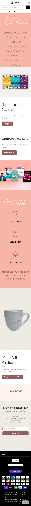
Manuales (17, 492)
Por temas (8, 496)
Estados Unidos (15, 465)
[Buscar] (28, 7)
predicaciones (16, 494)
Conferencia (7, 494)
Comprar (7, 124)
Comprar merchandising (12, 377)
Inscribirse (15, 433)
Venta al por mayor (18, 496)
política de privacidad (11, 499)
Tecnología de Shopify (15, 503)
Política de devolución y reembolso (14, 497)
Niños (23, 494)
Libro (5, 492)
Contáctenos (22, 499)
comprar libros (9, 152)
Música (11, 492)
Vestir (23, 492)
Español (15, 460)
